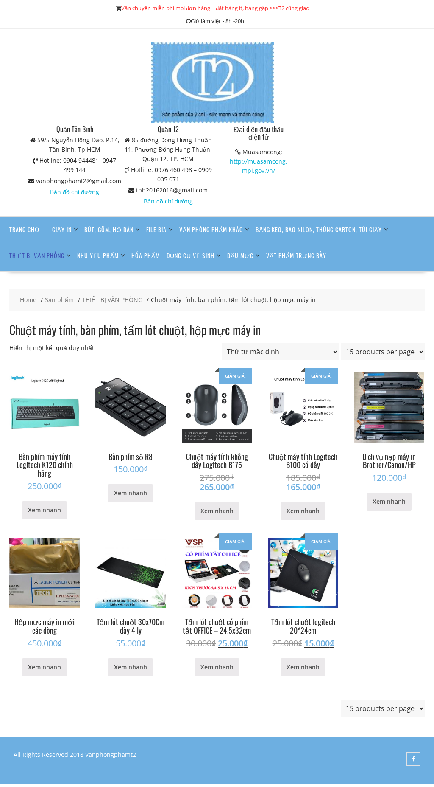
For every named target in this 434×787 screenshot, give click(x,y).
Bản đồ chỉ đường (74, 192)
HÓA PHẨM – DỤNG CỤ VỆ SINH (172, 255)
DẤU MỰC (240, 255)
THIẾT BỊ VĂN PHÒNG (36, 255)
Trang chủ (24, 229)
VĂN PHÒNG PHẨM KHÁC (211, 229)
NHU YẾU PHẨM (98, 255)
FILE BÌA (156, 229)
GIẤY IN (62, 229)
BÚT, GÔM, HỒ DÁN (109, 229)
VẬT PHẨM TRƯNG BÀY (296, 255)
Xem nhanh (44, 510)
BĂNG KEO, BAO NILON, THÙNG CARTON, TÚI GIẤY (319, 229)
